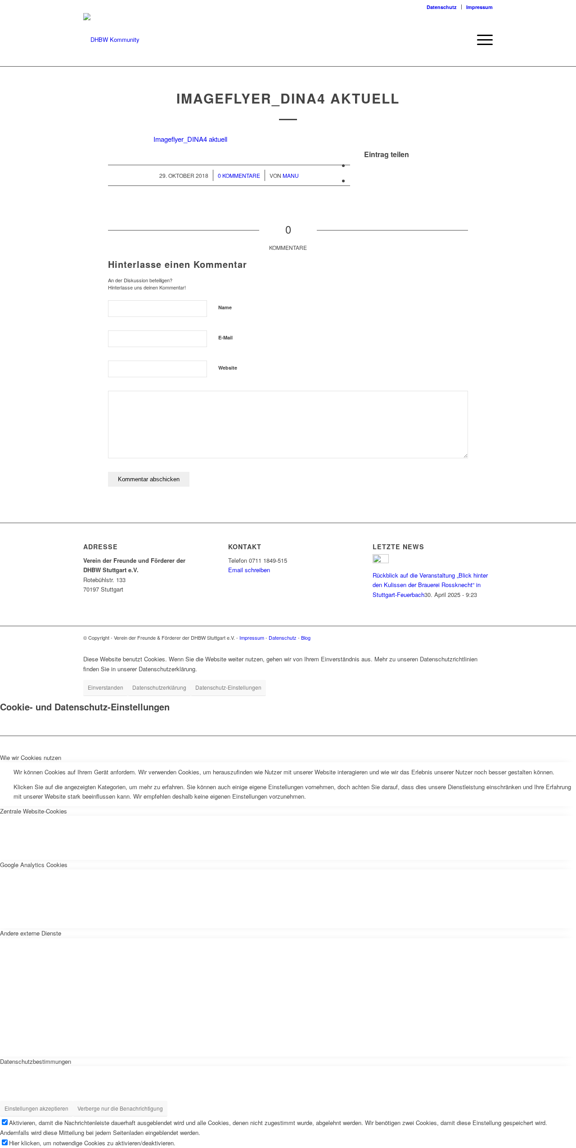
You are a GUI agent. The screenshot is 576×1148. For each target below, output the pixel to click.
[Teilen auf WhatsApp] (353, 180)
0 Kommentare (239, 175)
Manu (291, 175)
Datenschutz (442, 7)
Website (227, 367)
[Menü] (482, 39)
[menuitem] (442, 7)
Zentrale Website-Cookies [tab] (33, 811)
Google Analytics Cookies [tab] (34, 864)
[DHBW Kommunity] (111, 39)
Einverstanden (105, 687)
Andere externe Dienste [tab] (30, 933)
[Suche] (461, 39)
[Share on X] (353, 165)
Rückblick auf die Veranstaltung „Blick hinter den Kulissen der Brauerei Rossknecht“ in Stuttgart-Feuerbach (430, 585)
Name (225, 307)
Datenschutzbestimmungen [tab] (35, 1061)
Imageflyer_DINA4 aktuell (190, 139)
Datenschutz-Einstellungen (228, 687)
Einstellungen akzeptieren (36, 1108)
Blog (305, 637)
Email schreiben (249, 569)
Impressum (479, 7)
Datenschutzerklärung (159, 687)
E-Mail (225, 337)
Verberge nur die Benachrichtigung (120, 1108)
